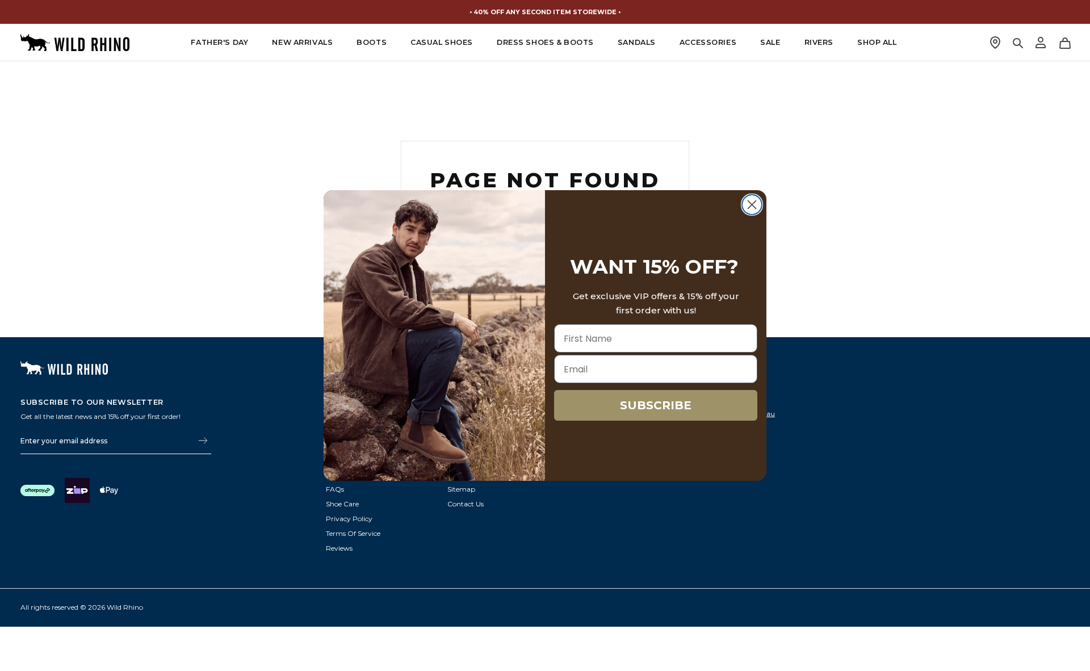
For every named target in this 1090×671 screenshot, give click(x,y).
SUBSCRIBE (655, 405)
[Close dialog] (752, 205)
